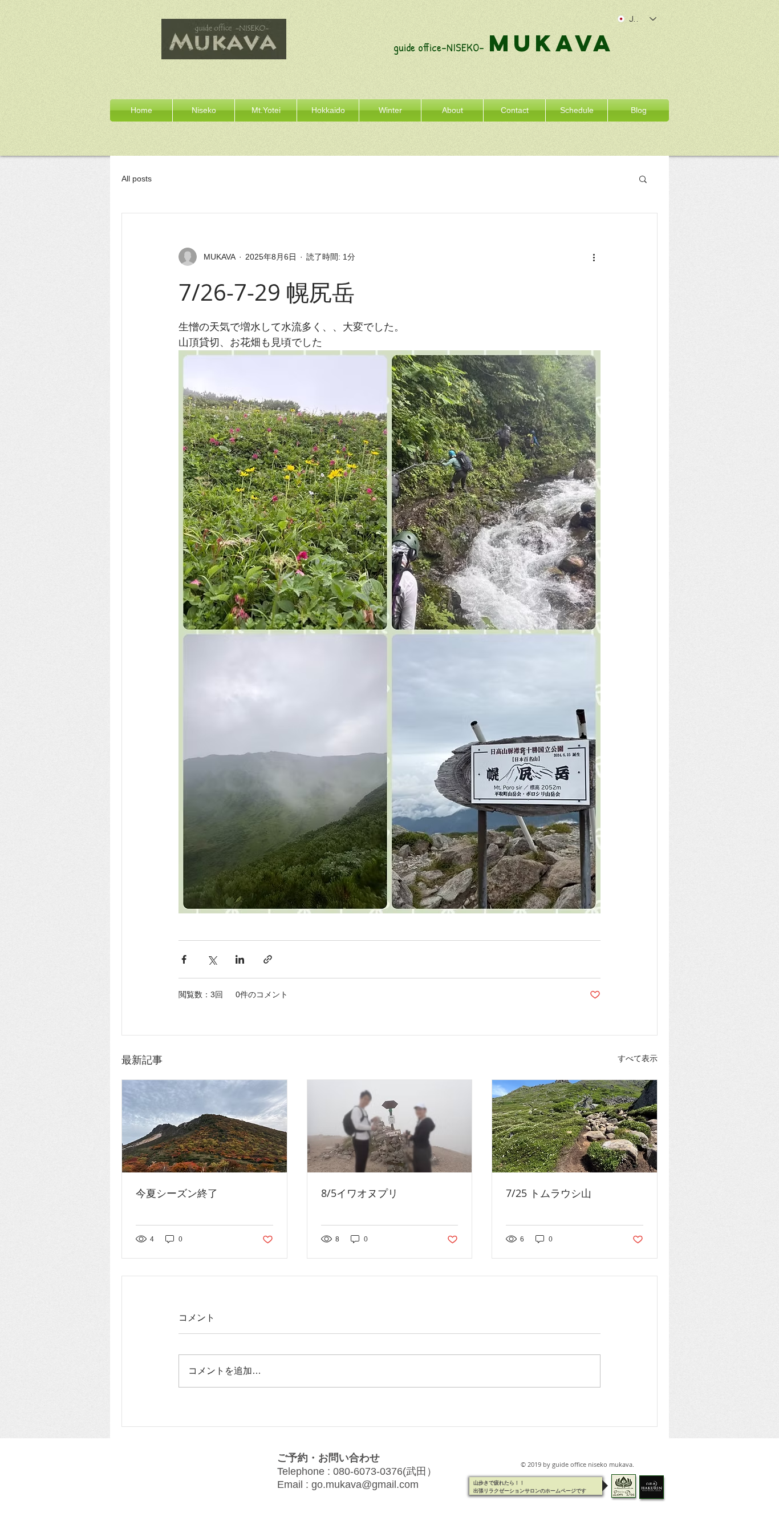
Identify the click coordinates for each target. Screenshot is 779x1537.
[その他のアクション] (594, 257)
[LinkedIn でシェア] (239, 959)
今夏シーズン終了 (177, 1193)
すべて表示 (638, 1058)
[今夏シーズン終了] (204, 1126)
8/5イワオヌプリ (359, 1193)
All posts (136, 178)
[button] (643, 178)
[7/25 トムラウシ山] (574, 1126)
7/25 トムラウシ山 (548, 1193)
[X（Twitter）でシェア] (211, 959)
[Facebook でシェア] (183, 959)
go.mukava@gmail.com (365, 1484)
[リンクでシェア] (267, 959)
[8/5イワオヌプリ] (389, 1126)
